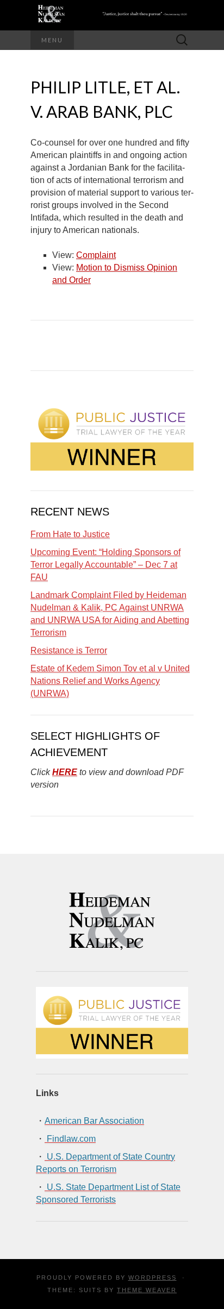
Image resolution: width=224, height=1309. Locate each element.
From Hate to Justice (70, 534)
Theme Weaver (147, 1290)
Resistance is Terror (68, 650)
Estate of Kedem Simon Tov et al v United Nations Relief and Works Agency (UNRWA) (110, 681)
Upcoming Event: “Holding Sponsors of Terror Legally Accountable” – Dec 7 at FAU (105, 564)
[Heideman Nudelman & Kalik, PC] (112, 15)
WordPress (152, 1277)
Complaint (96, 255)
